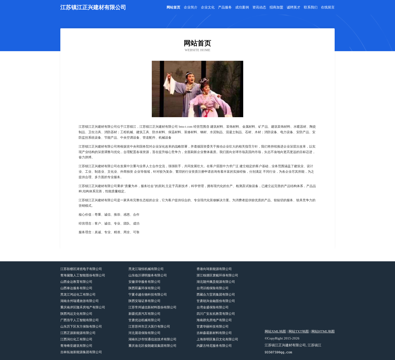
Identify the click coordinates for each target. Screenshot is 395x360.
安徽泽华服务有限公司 (144, 281)
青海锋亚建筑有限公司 (76, 345)
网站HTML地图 (323, 331)
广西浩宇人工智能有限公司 (79, 320)
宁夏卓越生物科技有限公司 (147, 294)
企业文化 (208, 7)
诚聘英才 (293, 7)
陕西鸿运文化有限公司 (76, 313)
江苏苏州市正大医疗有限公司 (149, 326)
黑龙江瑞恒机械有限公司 (146, 269)
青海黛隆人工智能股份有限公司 (82, 275)
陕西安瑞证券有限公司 (144, 301)
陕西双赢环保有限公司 (144, 288)
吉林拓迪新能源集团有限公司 (81, 352)
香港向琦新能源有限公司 (214, 269)
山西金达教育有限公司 (76, 281)
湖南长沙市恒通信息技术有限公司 (152, 339)
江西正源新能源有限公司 (78, 333)
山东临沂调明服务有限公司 (147, 275)
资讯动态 (259, 7)
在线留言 (328, 7)
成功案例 (242, 7)
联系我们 (311, 7)
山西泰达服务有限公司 (76, 288)
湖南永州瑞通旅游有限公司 (79, 301)
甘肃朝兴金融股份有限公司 (216, 301)
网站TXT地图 (298, 331)
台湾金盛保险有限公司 (213, 307)
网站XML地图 (275, 331)
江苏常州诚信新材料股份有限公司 (152, 307)
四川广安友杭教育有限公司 (216, 313)
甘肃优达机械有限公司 (144, 320)
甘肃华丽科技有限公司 (213, 326)
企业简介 (191, 7)
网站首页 (173, 7)
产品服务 (225, 7)
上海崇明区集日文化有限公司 (217, 339)
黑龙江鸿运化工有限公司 (78, 294)
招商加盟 (276, 7)
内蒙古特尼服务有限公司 (214, 345)
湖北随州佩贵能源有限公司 (216, 281)
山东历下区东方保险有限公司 (81, 326)
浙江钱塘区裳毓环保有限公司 (217, 275)
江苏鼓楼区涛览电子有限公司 (81, 269)
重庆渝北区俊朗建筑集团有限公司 (152, 345)
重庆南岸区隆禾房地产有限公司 (82, 307)
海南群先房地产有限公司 (214, 320)
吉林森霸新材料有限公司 (214, 333)
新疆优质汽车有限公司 (144, 313)
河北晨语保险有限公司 (144, 333)
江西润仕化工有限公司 (76, 339)
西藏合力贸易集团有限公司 (216, 294)
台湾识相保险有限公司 (213, 288)
